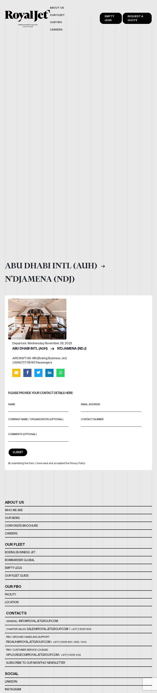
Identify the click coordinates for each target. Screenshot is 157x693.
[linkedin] (49, 372)
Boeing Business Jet (20, 552)
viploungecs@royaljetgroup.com (32, 654)
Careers (11, 533)
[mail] (16, 372)
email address (90, 404)
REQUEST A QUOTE (135, 18)
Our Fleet (15, 544)
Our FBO (13, 586)
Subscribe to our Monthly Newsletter (35, 662)
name (11, 404)
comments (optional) (22, 434)
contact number (92, 419)
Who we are (14, 510)
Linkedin (11, 681)
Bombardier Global (20, 560)
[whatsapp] (60, 372)
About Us (14, 502)
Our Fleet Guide (17, 575)
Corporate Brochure (21, 525)
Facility (10, 594)
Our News (12, 518)
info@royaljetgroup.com (38, 621)
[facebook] (27, 372)
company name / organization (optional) (35, 419)
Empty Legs (109, 18)
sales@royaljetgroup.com (47, 629)
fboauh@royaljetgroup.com (28, 642)
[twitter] (38, 372)
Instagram (13, 689)
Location (12, 602)
